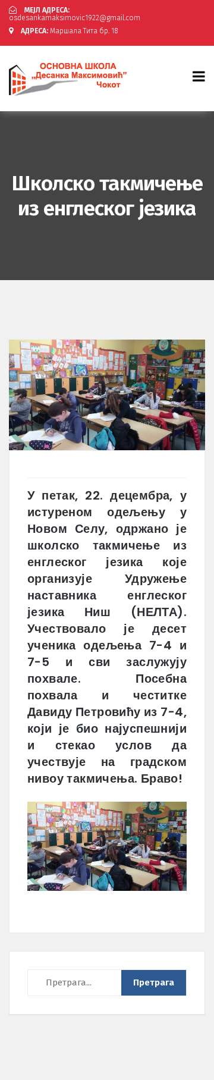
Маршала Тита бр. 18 (69, 31)
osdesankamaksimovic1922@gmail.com (74, 14)
